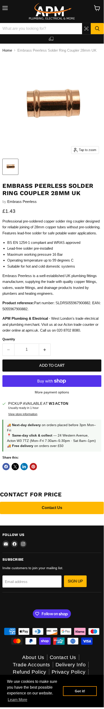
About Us (33, 657)
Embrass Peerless (22, 201)
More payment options (52, 392)
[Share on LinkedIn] (24, 466)
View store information (22, 414)
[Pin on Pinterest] (33, 466)
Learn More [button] (17, 700)
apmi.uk (32, 330)
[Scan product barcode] (86, 28)
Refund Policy (29, 672)
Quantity (8, 339)
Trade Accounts (31, 664)
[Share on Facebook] (6, 466)
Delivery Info (70, 664)
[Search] (97, 28)
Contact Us (52, 508)
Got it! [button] (80, 691)
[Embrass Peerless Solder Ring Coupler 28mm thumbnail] (10, 167)
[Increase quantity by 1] (45, 349)
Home (7, 50)
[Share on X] (15, 466)
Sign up (75, 581)
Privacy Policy (69, 672)
